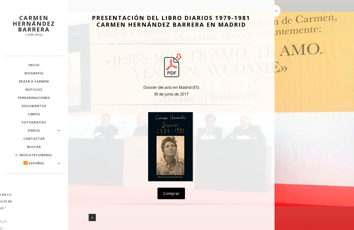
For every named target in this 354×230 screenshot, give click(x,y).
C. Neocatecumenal (33, 155)
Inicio (33, 65)
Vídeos (34, 130)
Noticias (34, 89)
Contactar (34, 138)
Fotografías (34, 122)
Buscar (34, 147)
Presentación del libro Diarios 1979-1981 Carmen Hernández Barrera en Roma (92, 217)
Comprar (171, 193)
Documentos (34, 106)
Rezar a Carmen (34, 81)
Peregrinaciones (34, 98)
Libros (34, 114)
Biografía (34, 73)
